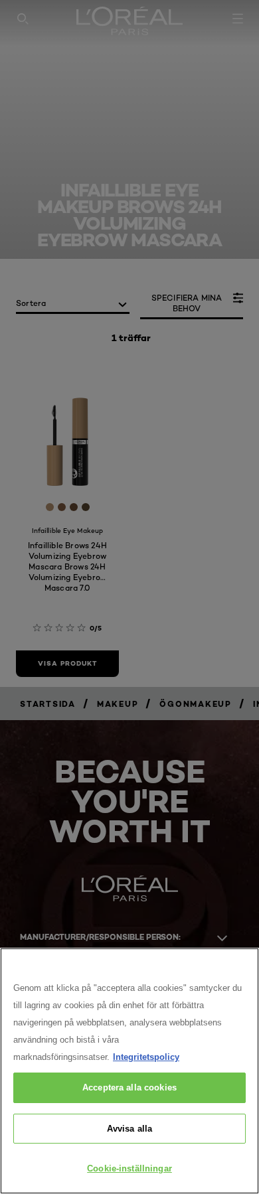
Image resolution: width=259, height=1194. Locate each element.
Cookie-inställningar (129, 1168)
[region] (129, 1071)
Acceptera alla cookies (129, 1087)
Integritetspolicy (146, 1057)
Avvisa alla (129, 1129)
